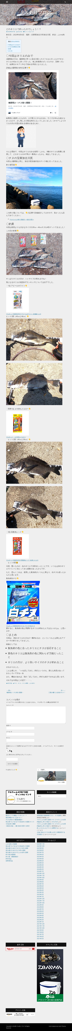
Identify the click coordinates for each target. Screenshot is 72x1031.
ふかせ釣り (32, 683)
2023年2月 (40, 894)
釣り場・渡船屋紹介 (12, 857)
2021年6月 (40, 936)
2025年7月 (40, 852)
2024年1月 (40, 871)
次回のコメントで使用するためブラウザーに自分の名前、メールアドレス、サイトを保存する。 (35, 747)
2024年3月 (40, 867)
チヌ (15, 683)
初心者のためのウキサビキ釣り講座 (17, 848)
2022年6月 (40, 911)
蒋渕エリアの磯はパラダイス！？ (16, 815)
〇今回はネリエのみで (13, 45)
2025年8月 (40, 850)
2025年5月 (40, 857)
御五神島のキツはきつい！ (14, 817)
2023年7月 (40, 884)
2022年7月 (40, 909)
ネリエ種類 (25, 683)
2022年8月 (40, 907)
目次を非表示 (15, 41)
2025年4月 (40, 859)
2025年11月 (40, 844)
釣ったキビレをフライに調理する (47, 828)
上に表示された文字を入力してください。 (19, 755)
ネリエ (19, 683)
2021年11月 (40, 926)
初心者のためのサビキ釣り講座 (15, 850)
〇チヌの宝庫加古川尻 (13, 47)
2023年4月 (40, 890)
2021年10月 (40, 928)
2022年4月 (40, 915)
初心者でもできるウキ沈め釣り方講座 (18, 846)
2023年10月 (40, 878)
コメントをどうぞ (29, 31)
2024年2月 (40, 869)
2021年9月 (40, 930)
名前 (8, 725)
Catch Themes (62, 1026)
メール (9, 732)
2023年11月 (40, 875)
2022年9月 (40, 905)
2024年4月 (40, 865)
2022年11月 (40, 901)
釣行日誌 (10, 683)
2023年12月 (40, 873)
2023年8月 (40, 882)
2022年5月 (40, 913)
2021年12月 (40, 924)
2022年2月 (40, 920)
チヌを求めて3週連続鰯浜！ (14, 820)
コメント (10, 705)
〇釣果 (9, 49)
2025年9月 (40, 848)
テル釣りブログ (36, 12)
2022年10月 (40, 903)
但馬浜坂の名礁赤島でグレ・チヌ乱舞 (49, 815)
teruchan (20, 31)
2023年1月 (40, 896)
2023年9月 (40, 880)
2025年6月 (40, 854)
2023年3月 (40, 892)
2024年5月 (40, 863)
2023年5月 (40, 888)
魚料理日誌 (9, 861)
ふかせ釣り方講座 (11, 844)
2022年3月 (40, 917)
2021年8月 (40, 932)
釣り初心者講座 (11, 854)
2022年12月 (40, 899)
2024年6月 (40, 861)
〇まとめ (9, 51)
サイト (8, 738)
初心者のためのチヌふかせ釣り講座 (17, 852)
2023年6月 (40, 886)
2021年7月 (40, 934)
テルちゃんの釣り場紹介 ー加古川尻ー (22, 219)
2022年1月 (40, 922)
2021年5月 (40, 938)
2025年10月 (40, 846)
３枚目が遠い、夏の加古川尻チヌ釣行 (18, 826)
